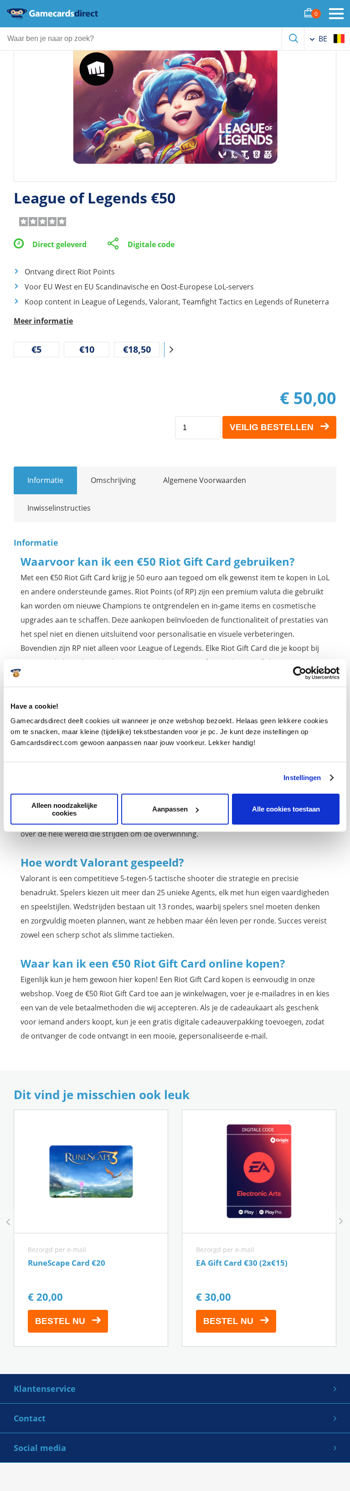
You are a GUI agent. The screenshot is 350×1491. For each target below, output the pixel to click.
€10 (86, 349)
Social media (40, 1447)
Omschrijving (113, 480)
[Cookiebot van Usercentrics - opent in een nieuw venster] (300, 673)
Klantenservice (45, 1388)
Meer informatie (43, 321)
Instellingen (302, 777)
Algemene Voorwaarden (204, 480)
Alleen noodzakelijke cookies (64, 808)
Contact (30, 1418)
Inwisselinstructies (59, 508)
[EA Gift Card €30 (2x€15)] (259, 1228)
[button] (171, 349)
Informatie (45, 480)
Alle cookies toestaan (286, 809)
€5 (36, 349)
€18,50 (137, 349)
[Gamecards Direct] (52, 13)
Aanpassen (170, 809)
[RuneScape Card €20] (91, 1228)
